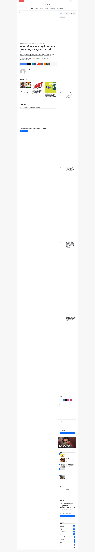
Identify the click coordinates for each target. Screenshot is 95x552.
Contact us (47, 8)
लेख (60, 534)
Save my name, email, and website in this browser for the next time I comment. (33, 128)
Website (40, 124)
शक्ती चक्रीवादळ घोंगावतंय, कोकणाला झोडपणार (70, 465)
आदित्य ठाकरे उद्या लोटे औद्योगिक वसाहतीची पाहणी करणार (65, 446)
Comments (73, 13)
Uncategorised (62, 531)
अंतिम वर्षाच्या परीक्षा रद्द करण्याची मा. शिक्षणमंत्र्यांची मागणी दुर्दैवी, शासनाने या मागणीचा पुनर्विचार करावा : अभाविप (70, 244)
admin (28, 69)
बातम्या (32, 8)
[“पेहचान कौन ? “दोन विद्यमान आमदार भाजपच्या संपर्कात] (62, 54)
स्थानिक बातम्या (25, 43)
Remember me (62, 430)
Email (21, 124)
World (61, 545)
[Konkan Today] (47, 4)
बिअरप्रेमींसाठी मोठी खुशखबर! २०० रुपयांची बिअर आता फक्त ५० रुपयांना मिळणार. (70, 460)
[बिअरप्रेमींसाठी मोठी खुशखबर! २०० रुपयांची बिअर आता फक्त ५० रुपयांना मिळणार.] (62, 460)
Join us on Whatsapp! (60, 8)
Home (22, 43)
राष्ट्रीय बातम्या (62, 526)
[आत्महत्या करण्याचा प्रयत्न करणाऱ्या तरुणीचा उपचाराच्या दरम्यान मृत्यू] (62, 204)
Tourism (36, 8)
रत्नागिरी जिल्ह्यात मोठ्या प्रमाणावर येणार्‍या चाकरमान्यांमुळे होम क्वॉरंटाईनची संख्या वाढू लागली (70, 94)
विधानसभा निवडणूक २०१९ (63, 536)
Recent (67, 13)
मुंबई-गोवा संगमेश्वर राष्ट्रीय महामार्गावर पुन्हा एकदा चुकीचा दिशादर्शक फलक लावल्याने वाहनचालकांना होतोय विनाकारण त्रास (50, 95)
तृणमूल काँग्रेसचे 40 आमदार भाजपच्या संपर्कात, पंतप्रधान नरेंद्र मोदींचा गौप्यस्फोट (70, 318)
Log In (67, 432)
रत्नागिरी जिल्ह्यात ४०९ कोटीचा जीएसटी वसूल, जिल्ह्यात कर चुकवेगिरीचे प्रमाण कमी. (37, 91)
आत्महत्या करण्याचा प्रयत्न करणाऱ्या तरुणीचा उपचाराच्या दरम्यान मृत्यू (70, 168)
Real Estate (41, 8)
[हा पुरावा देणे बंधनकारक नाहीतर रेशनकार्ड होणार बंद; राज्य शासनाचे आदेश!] (62, 455)
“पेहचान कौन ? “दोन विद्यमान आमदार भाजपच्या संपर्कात (70, 18)
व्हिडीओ (61, 542)
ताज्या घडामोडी (62, 539)
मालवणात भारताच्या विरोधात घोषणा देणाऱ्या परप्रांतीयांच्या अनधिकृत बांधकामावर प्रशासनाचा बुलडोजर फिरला (69, 478)
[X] (66, 495)
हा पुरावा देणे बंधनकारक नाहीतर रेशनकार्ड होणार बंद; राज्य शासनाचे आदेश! (70, 455)
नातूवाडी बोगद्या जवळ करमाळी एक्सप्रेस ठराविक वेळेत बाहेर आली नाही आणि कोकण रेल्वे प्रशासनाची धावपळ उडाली (70, 471)
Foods (61, 547)
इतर (60, 537)
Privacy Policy (52, 8)
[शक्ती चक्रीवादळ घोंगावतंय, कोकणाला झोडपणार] (62, 466)
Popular (61, 13)
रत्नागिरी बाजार (62, 544)
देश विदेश (61, 529)
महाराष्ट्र (61, 528)
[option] (67, 442)
